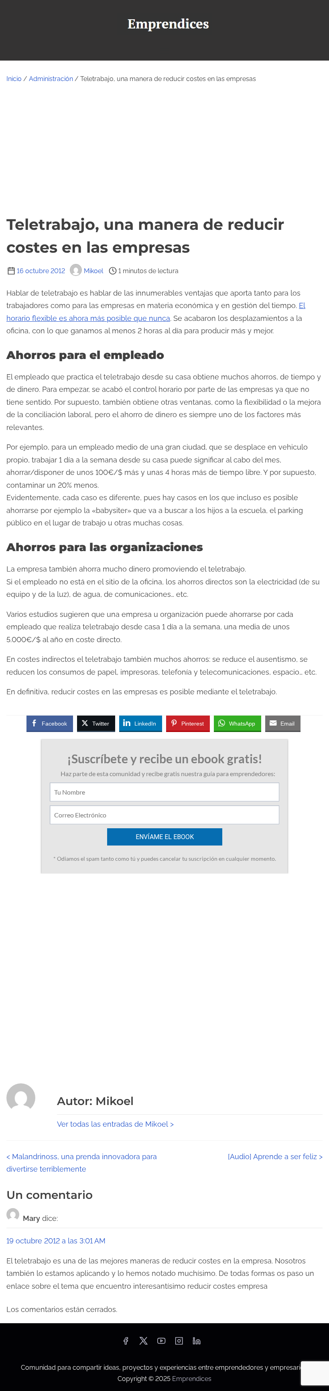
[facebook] (126, 1343)
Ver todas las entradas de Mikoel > (115, 1124)
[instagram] (179, 1343)
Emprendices (191, 1379)
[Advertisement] (164, 149)
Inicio (14, 79)
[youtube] (161, 1343)
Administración (51, 79)
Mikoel (93, 271)
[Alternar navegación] (164, 50)
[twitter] (143, 1343)
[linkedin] (197, 1343)
